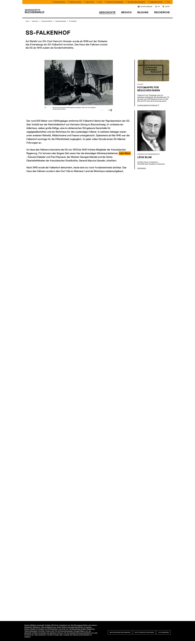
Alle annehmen (163, 632)
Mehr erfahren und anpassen (120, 632)
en (159, 6)
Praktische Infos (76, 2)
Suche (167, 6)
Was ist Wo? (90, 2)
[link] (125, 153)
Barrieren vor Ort (156, 2)
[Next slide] (110, 110)
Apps (100, 2)
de (156, 6)
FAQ (168, 2)
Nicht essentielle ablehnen (144, 632)
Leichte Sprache (146, 6)
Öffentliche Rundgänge (115, 2)
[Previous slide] (102, 110)
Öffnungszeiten (59, 2)
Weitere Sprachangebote (136, 2)
